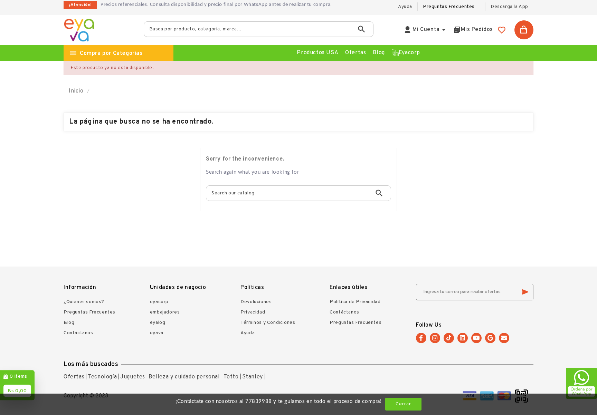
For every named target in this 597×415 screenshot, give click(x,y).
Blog (69, 323)
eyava (156, 333)
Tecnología (102, 377)
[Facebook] (421, 338)
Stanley (252, 377)
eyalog (157, 323)
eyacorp (159, 302)
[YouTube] (476, 338)
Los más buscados (91, 364)
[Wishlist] (501, 30)
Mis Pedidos (477, 29)
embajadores (165, 312)
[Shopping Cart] (523, 29)
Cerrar (403, 404)
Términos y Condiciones (267, 323)
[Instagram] (435, 338)
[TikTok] (449, 338)
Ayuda (247, 333)
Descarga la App (509, 7)
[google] (490, 338)
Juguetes (132, 377)
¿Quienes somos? (84, 302)
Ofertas (74, 377)
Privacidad (252, 312)
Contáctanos (78, 333)
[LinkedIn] (462, 338)
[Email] (504, 338)
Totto (231, 377)
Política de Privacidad (355, 302)
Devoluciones (256, 302)
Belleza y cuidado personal (184, 377)
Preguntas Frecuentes (449, 7)
